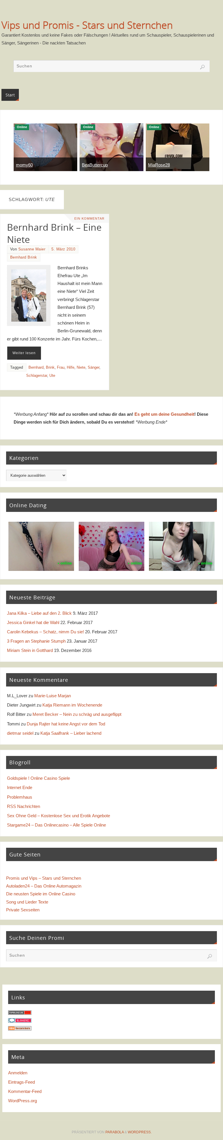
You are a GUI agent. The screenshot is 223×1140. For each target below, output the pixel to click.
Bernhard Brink (23, 257)
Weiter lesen (24, 353)
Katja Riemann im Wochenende (72, 704)
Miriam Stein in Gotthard (30, 650)
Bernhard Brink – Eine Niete (54, 233)
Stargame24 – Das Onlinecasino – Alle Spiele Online (56, 824)
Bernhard (36, 367)
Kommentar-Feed (25, 1091)
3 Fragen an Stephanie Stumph (36, 641)
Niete (81, 367)
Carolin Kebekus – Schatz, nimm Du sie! (45, 631)
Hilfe (70, 367)
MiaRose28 (159, 164)
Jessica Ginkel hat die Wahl (33, 622)
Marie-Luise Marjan (52, 695)
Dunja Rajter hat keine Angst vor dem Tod (66, 723)
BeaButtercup (95, 164)
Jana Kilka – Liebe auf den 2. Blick (39, 613)
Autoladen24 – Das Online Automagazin (43, 885)
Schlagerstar (36, 375)
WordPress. (140, 1132)
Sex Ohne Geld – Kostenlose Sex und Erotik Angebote (58, 815)
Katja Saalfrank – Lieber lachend (70, 733)
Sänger (93, 367)
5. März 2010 (63, 249)
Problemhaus (19, 797)
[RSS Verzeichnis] (19, 1028)
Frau (60, 367)
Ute (52, 375)
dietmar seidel (20, 733)
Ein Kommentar (89, 218)
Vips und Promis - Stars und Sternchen (87, 25)
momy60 (24, 164)
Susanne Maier (32, 249)
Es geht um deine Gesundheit (164, 414)
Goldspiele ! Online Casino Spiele (38, 778)
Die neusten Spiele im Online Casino (40, 893)
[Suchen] (202, 67)
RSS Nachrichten (23, 806)
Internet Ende (19, 787)
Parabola (114, 1132)
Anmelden (17, 1072)
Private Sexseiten (22, 909)
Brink (50, 367)
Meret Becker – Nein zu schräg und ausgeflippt (77, 714)
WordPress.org (22, 1100)
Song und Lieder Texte (27, 901)
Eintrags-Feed (21, 1082)
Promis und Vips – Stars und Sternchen (43, 878)
